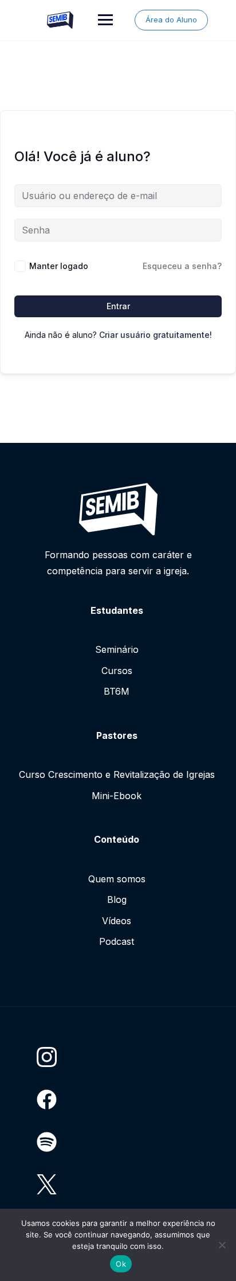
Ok (121, 1263)
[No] (221, 1245)
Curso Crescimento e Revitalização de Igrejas (117, 774)
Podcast (116, 941)
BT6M (116, 691)
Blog (117, 899)
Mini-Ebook (116, 795)
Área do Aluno (171, 19)
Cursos (116, 670)
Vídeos (116, 920)
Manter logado (58, 266)
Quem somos (116, 879)
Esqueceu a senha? (182, 266)
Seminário (117, 649)
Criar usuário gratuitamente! (155, 335)
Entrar (118, 306)
